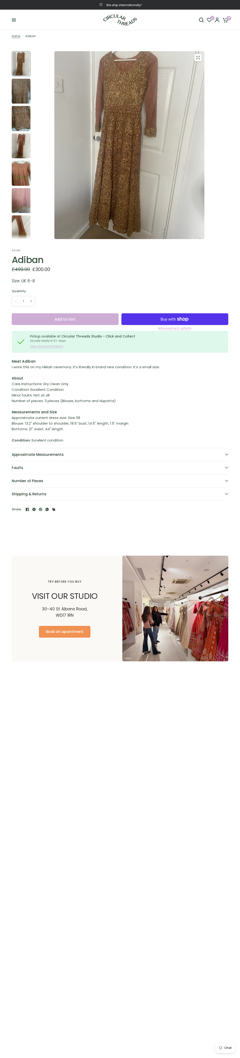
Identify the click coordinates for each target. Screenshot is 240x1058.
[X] (34, 509)
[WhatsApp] (47, 509)
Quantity (19, 291)
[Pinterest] (40, 509)
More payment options (174, 328)
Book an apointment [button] (64, 631)
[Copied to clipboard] (53, 509)
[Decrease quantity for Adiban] (15, 301)
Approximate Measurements (38, 454)
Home (16, 36)
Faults (17, 467)
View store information (46, 346)
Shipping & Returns (29, 494)
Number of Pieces (27, 480)
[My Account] (217, 20)
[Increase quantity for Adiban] (31, 301)
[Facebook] (27, 509)
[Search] (201, 20)
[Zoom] (198, 57)
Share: (17, 509)
